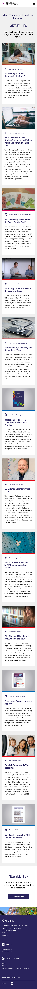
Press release (7, 949)
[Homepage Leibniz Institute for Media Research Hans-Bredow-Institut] (10, 4)
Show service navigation (11, 977)
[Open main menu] (34, 3)
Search (30, 3)
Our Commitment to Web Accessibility (15, 968)
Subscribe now (18, 897)
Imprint (4, 963)
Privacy (4, 966)
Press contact (7, 952)
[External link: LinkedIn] (12, 983)
